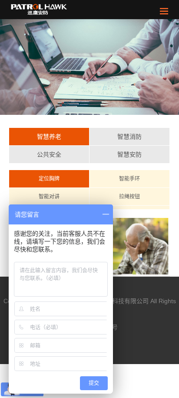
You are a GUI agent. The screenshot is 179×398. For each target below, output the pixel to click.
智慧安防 (129, 154)
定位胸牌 (49, 179)
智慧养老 (49, 136)
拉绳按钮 (129, 197)
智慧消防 (129, 136)
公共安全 (49, 154)
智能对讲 (49, 197)
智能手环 (129, 179)
